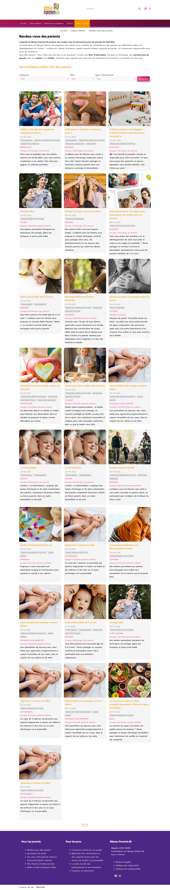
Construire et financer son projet (87, 850)
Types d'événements (104, 75)
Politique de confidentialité (128, 869)
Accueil (63, 30)
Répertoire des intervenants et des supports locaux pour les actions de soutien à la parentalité (87, 857)
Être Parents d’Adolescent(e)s (40, 864)
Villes (72, 75)
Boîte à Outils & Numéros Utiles (41, 867)
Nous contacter (118, 854)
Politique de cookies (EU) (127, 865)
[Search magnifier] (139, 8)
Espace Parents (78, 30)
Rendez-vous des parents (39, 850)
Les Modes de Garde (36, 853)
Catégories (24, 75)
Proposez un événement (83, 870)
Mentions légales (123, 862)
